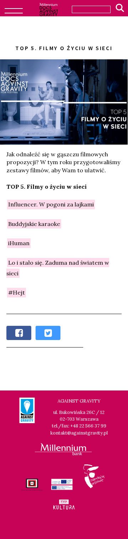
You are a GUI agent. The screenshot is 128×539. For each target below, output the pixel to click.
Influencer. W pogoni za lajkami (51, 204)
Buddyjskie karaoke (34, 223)
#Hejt (16, 292)
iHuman (19, 243)
